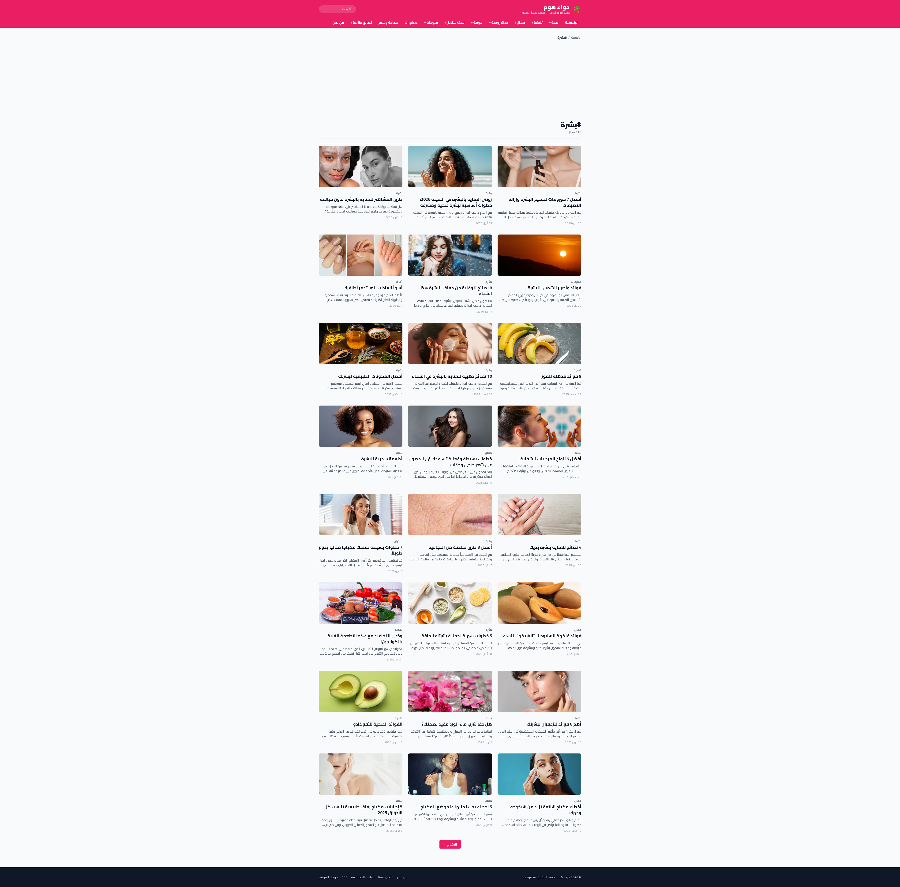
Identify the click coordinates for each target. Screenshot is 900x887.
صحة (554, 22)
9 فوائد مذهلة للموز (561, 376)
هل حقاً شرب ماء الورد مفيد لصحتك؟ (456, 724)
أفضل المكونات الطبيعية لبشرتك (370, 376)
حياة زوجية (498, 22)
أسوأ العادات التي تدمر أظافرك (372, 288)
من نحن (338, 22)
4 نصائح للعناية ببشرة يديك (555, 547)
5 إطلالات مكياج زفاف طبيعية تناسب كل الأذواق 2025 (363, 809)
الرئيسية (571, 22)
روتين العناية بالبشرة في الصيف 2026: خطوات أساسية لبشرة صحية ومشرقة (456, 202)
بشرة (578, 193)
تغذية (537, 22)
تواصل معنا (385, 877)
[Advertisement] (450, 80)
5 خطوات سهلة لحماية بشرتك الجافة (456, 636)
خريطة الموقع (328, 877)
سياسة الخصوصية (363, 877)
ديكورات (411, 22)
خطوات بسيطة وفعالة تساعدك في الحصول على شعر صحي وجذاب (450, 462)
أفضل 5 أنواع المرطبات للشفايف (549, 459)
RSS (344, 877)
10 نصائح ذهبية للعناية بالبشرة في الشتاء (452, 376)
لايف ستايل (455, 22)
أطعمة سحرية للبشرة (381, 459)
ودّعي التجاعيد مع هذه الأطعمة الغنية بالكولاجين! (364, 638)
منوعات (431, 22)
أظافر (399, 281)
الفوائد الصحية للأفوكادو (377, 724)
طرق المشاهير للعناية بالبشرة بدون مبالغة (361, 199)
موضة (477, 22)
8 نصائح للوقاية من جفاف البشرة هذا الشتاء (456, 291)
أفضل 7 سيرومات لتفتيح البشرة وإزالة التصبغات (545, 202)
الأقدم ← (450, 844)
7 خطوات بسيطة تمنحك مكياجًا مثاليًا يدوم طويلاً (360, 550)
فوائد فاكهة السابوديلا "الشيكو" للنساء (542, 636)
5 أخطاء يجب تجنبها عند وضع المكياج (456, 807)
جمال (520, 22)
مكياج (398, 541)
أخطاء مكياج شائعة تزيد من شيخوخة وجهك (545, 809)
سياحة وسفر (388, 22)
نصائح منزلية (361, 22)
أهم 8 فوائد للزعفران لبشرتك (554, 724)
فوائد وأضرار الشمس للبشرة (554, 288)
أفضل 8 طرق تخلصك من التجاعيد (460, 547)
